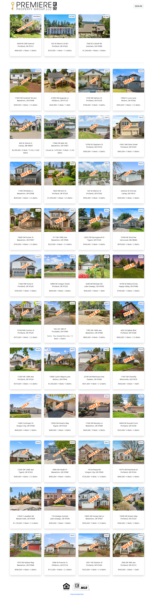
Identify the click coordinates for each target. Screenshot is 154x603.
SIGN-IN (138, 6)
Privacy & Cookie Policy (77, 594)
